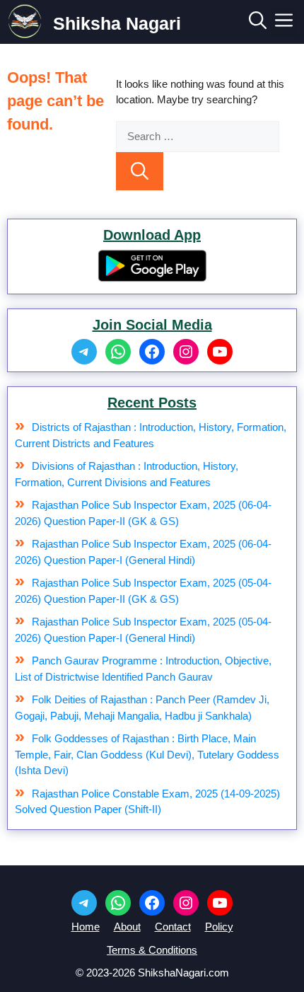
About (127, 927)
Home (85, 927)
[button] (258, 23)
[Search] (139, 171)
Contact (173, 927)
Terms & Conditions (152, 950)
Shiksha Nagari (117, 23)
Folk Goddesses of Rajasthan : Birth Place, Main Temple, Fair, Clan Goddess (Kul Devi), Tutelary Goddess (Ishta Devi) (147, 754)
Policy (219, 927)
